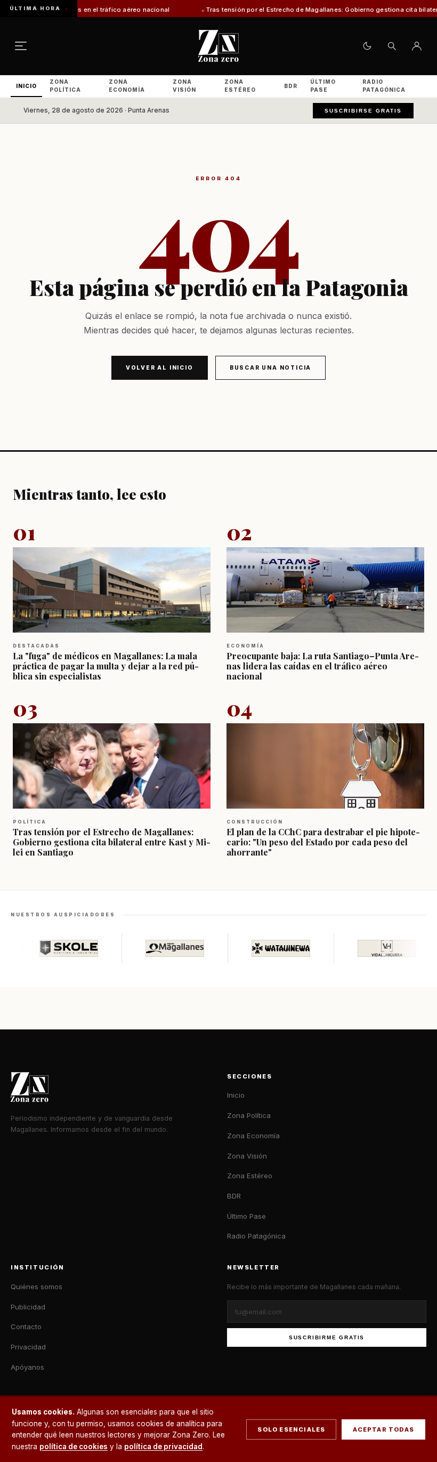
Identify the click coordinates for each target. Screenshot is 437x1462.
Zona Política (65, 85)
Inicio (26, 86)
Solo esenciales (291, 1429)
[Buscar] (392, 46)
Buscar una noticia (270, 367)
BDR (290, 86)
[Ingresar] (416, 45)
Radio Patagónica (384, 85)
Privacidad (28, 1347)
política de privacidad (163, 1446)
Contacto (26, 1326)
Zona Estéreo (240, 85)
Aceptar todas (383, 1429)
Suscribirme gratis (327, 1337)
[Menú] (21, 45)
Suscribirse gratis (363, 111)
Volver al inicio (159, 367)
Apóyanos (27, 1367)
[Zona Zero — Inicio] (218, 46)
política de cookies (73, 1446)
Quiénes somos (36, 1286)
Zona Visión (184, 85)
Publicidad (28, 1307)
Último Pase (323, 85)
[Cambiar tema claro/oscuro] (367, 46)
